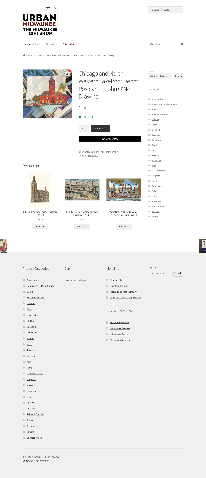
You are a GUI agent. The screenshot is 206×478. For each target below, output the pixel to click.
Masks (155, 180)
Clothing (156, 129)
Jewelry (155, 155)
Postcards (38, 55)
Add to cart (100, 128)
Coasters (156, 135)
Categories (68, 44)
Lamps (30, 367)
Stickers (155, 211)
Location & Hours (32, 44)
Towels (155, 216)
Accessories (157, 99)
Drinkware (156, 140)
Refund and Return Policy (123, 291)
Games (155, 145)
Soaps (30, 420)
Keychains (156, 160)
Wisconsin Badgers (120, 339)
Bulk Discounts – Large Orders (125, 297)
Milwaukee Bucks (119, 334)
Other (154, 191)
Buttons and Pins (160, 114)
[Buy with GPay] (110, 139)
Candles (155, 119)
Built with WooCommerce (36, 460)
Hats (154, 150)
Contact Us (51, 44)
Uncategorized (34, 437)
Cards (154, 124)
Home (29, 55)
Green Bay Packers (119, 322)
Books (154, 109)
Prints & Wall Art (159, 206)
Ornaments (157, 186)
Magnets (156, 175)
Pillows (155, 196)
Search (151, 71)
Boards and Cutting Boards (164, 104)
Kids (154, 165)
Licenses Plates (159, 170)
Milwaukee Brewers (120, 328)
